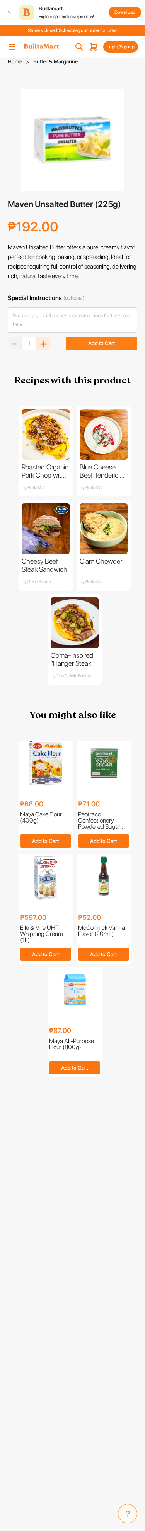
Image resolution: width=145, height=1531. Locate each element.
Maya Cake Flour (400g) (41, 817)
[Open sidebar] (12, 47)
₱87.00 (60, 1031)
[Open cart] (94, 47)
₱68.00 (31, 804)
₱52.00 (89, 917)
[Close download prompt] (9, 12)
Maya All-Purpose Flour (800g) (71, 1044)
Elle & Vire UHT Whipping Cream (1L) (41, 934)
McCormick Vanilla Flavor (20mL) (101, 931)
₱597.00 (33, 917)
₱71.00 (89, 804)
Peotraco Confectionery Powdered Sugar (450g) (99, 820)
